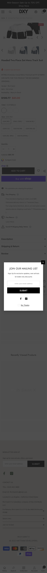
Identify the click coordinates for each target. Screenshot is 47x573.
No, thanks (25, 305)
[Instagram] (26, 298)
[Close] (43, 262)
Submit (23, 290)
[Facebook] (21, 298)
